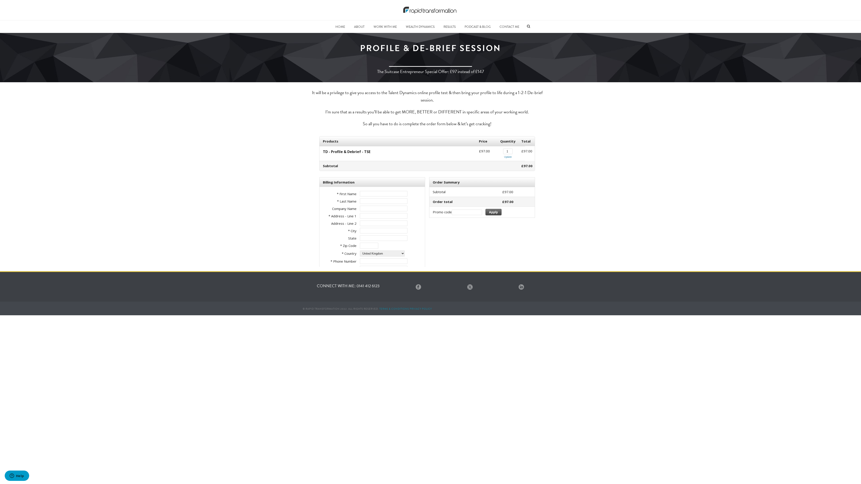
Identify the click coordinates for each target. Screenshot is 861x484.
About (359, 26)
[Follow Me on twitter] (470, 287)
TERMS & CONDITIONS (394, 309)
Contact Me (509, 26)
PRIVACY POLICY (421, 309)
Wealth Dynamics (420, 26)
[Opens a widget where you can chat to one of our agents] (16, 476)
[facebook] (418, 287)
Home (340, 26)
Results (450, 26)
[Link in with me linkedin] (521, 287)
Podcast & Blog (478, 26)
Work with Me (385, 26)
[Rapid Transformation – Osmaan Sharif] (430, 10)
